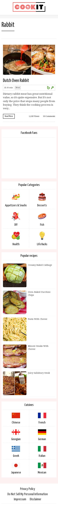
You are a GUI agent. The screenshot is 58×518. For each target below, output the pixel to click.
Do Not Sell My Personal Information (27, 494)
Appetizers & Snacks (16, 205)
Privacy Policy (27, 489)
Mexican (42, 472)
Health (15, 244)
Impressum (20, 499)
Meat (18, 88)
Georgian (16, 439)
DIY (16, 224)
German (42, 439)
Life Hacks (42, 244)
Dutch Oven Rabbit (16, 80)
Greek (16, 455)
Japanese (16, 472)
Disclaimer (35, 499)
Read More (9, 116)
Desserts (42, 205)
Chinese (16, 422)
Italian (42, 455)
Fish (42, 224)
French (42, 422)
